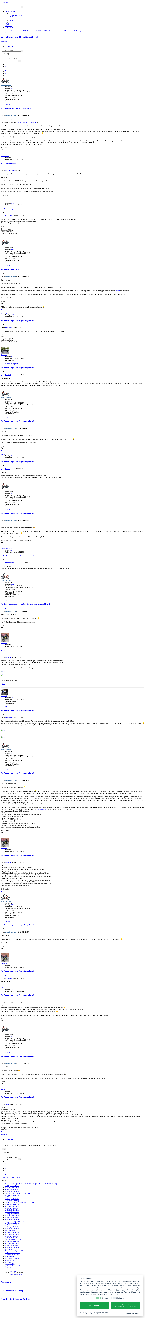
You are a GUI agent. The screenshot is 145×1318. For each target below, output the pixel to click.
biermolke (4, 643)
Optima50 (4, 696)
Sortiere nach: (23, 1145)
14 (12, 644)
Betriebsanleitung (41, 809)
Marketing (120, 1298)
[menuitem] (17, 15)
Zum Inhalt (4, 2)
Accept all (125, 1305)
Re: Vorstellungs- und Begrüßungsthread (17, 320)
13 (12, 697)
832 (12, 88)
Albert (3, 1089)
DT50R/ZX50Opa (6, 548)
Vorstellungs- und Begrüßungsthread (19, 37)
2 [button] (5, 64)
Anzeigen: (5, 1145)
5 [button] (5, 70)
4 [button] (5, 68)
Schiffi (3, 987)
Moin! (3, 650)
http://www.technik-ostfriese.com (27, 122)
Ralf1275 (4, 355)
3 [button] (5, 66)
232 (12, 203)
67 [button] (5, 73)
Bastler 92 (4, 201)
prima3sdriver (5, 156)
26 (12, 550)
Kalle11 (3, 454)
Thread (117, 291)
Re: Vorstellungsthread (10, 209)
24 (12, 989)
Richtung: (44, 1145)
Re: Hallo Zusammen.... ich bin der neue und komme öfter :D (25, 604)
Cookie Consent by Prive (132, 1313)
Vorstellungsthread (8, 163)
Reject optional (94, 1305)
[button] (5, 57)
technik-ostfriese (6, 85)
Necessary (105, 1298)
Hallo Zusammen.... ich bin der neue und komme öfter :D (24, 556)
